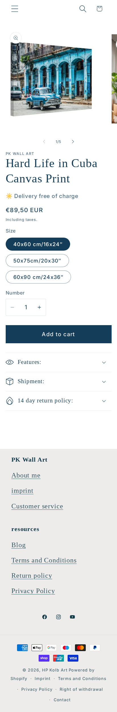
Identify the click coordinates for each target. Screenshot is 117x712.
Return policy (31, 575)
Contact (62, 699)
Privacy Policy (33, 590)
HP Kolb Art (55, 670)
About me (26, 475)
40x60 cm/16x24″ (38, 244)
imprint (22, 490)
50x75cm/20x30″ (37, 260)
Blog (18, 545)
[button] (15, 9)
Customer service (37, 506)
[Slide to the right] (73, 141)
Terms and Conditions (44, 560)
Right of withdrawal (81, 689)
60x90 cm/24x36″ (38, 277)
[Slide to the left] (44, 141)
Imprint (43, 678)
